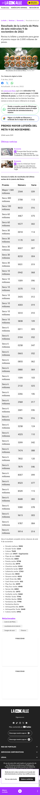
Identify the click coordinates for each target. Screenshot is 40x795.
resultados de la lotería (12, 626)
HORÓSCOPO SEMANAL (19, 8)
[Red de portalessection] (37, 747)
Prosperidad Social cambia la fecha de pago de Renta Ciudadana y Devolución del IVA (26, 153)
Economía (20, 20)
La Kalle (4, 20)
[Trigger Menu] (3, 3)
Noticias (12, 20)
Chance (23, 630)
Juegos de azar (9, 630)
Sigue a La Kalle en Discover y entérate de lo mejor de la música (21, 118)
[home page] (20, 711)
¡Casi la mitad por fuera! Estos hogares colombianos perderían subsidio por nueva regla (25, 166)
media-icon (20, 791)
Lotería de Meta (9, 91)
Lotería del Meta (9, 622)
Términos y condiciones (16, 765)
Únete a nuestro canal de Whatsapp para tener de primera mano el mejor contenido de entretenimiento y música (22, 109)
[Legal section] (37, 757)
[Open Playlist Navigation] (37, 791)
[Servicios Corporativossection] (37, 752)
